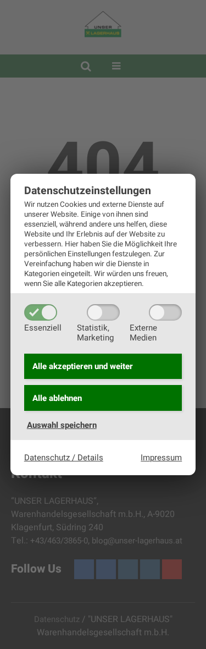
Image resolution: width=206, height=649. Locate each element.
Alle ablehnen (57, 398)
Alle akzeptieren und (82, 366)
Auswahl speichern (62, 425)
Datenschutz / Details (63, 458)
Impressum (161, 458)
